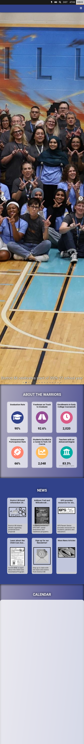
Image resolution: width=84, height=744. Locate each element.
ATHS (72, 2)
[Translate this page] (55, 2)
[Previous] (3, 198)
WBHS (80, 2)
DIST (65, 2)
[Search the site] (60, 2)
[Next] (80, 198)
